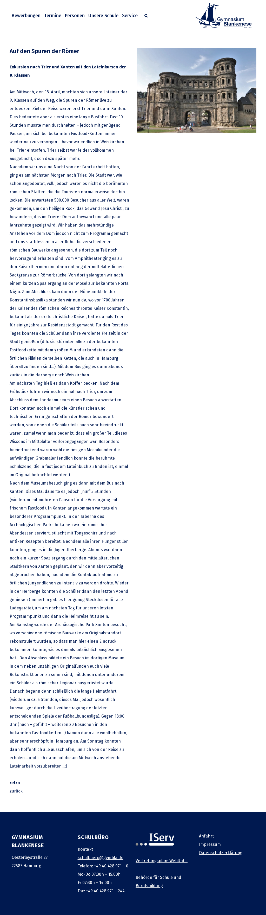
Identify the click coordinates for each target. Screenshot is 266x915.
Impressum (210, 844)
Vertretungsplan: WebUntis (162, 860)
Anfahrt (206, 836)
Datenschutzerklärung (220, 852)
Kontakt (85, 849)
